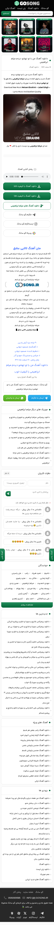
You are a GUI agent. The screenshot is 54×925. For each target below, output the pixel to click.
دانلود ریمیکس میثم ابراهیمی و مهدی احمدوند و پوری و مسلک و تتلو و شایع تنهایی (29, 440)
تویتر (25, 917)
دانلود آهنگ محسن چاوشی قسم (35, 750)
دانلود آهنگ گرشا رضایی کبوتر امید (34, 735)
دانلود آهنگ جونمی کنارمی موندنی (34, 808)
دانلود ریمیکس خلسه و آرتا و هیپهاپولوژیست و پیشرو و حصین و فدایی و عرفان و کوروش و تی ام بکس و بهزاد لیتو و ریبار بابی (27, 657)
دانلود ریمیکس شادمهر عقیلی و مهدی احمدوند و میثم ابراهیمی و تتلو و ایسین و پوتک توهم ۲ (29, 430)
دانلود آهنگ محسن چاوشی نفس (35, 745)
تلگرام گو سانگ (25, 214)
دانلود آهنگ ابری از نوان (39, 823)
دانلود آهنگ (33, 8)
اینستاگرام (33, 917)
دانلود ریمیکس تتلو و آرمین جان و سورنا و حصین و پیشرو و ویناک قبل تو (29, 644)
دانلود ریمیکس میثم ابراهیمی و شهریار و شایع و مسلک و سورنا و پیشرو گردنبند (29, 420)
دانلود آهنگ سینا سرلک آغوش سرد (34, 765)
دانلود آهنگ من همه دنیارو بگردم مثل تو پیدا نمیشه (27, 798)
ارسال (8, 493)
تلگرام (42, 917)
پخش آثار (17, 892)
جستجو (6, 13)
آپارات (18, 917)
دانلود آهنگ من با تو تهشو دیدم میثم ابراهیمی (29, 60)
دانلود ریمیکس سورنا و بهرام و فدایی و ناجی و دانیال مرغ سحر (27, 700)
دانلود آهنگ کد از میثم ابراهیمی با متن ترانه (31, 453)
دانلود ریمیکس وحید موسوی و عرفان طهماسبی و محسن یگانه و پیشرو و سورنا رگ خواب (26, 680)
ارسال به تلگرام (37, 398)
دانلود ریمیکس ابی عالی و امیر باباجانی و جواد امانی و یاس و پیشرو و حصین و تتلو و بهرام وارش (28, 670)
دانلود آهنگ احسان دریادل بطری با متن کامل (30, 818)
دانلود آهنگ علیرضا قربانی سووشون (34, 760)
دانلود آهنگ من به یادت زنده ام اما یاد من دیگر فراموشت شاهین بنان (30, 846)
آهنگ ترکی (10, 8)
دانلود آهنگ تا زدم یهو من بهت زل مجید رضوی (30, 839)
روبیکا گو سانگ (25, 233)
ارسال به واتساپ (13, 398)
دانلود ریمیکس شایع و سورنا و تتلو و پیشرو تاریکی (28, 621)
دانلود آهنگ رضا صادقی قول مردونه (34, 755)
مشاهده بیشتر (27, 604)
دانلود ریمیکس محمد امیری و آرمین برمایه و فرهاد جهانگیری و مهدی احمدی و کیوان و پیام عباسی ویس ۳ (27, 690)
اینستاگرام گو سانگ (25, 224)
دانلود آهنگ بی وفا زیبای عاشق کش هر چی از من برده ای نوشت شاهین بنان (26, 857)
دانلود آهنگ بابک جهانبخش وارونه (34, 740)
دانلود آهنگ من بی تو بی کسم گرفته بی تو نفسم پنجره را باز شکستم (27, 831)
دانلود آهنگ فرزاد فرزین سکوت (36, 771)
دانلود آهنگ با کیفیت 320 (25, 186)
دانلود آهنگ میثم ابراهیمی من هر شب (33, 447)
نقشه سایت (28, 892)
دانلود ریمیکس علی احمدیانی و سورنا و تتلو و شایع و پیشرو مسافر (28, 710)
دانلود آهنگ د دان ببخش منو (37, 803)
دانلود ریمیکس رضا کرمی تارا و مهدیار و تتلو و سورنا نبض (28, 634)
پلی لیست (21, 8)
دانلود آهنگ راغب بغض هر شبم (36, 730)
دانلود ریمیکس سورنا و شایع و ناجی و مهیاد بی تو (28, 626)
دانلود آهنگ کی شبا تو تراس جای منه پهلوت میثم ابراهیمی (28, 460)
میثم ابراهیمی (32, 384)
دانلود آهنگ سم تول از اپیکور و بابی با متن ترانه (29, 813)
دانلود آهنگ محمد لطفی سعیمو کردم (33, 776)
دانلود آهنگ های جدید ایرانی (37, 879)
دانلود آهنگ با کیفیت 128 (25, 196)
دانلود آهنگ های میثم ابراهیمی (25, 206)
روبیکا (12, 917)
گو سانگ (27, 3)
